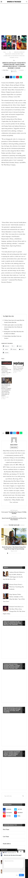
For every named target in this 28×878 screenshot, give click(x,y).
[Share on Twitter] (14, 77)
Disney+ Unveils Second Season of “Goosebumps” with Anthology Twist (18, 368)
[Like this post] (7, 77)
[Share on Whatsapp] (20, 77)
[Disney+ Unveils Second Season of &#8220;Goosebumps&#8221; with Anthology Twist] (18, 363)
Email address (7, 844)
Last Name (6, 836)
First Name (6, 829)
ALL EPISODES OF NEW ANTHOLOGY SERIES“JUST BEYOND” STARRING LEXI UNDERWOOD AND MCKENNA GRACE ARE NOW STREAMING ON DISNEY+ (6, 389)
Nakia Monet (5, 70)
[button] (2, 541)
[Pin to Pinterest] (17, 77)
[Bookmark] (24, 530)
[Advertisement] (14, 18)
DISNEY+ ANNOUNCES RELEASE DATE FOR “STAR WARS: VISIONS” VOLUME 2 (6, 369)
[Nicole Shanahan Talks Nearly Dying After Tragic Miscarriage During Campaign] (14, 536)
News (10, 52)
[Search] (26, 2)
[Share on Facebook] (11, 77)
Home (5, 52)
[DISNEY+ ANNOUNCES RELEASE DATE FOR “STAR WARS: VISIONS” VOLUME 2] (6, 363)
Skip (17, 875)
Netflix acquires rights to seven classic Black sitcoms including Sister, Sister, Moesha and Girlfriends (13, 327)
